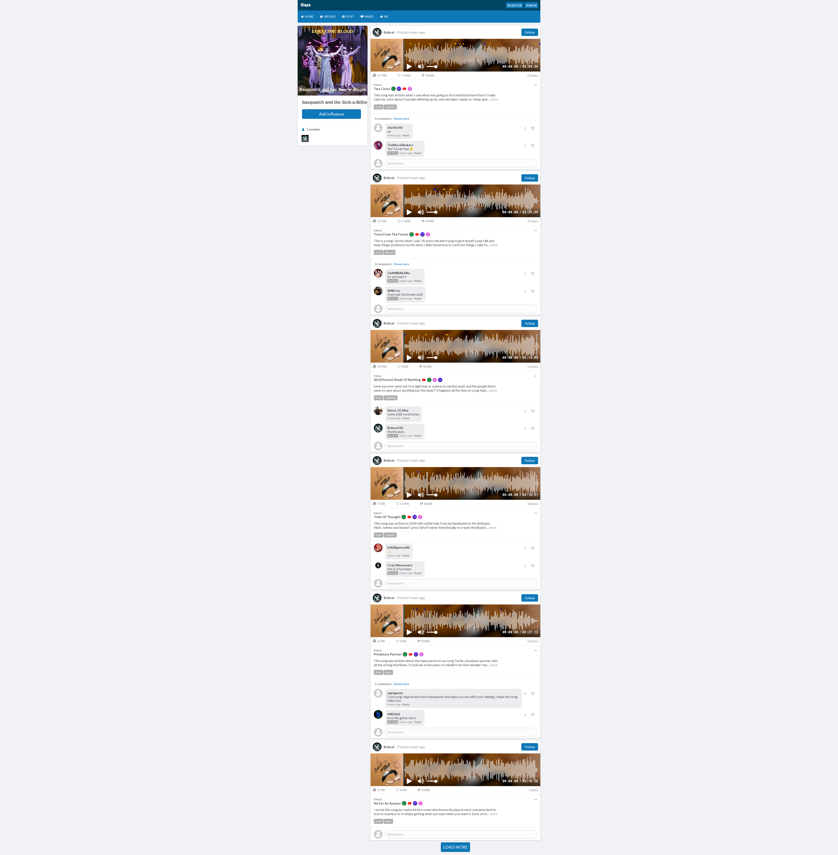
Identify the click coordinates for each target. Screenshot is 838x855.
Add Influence (331, 114)
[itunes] (410, 89)
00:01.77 (392, 435)
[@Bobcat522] (305, 138)
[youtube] (404, 89)
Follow (530, 32)
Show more (401, 118)
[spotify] (393, 89)
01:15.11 (392, 153)
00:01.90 (392, 281)
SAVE (406, 75)
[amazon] (399, 89)
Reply (406, 135)
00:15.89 (392, 722)
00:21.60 (392, 573)
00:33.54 (392, 298)
